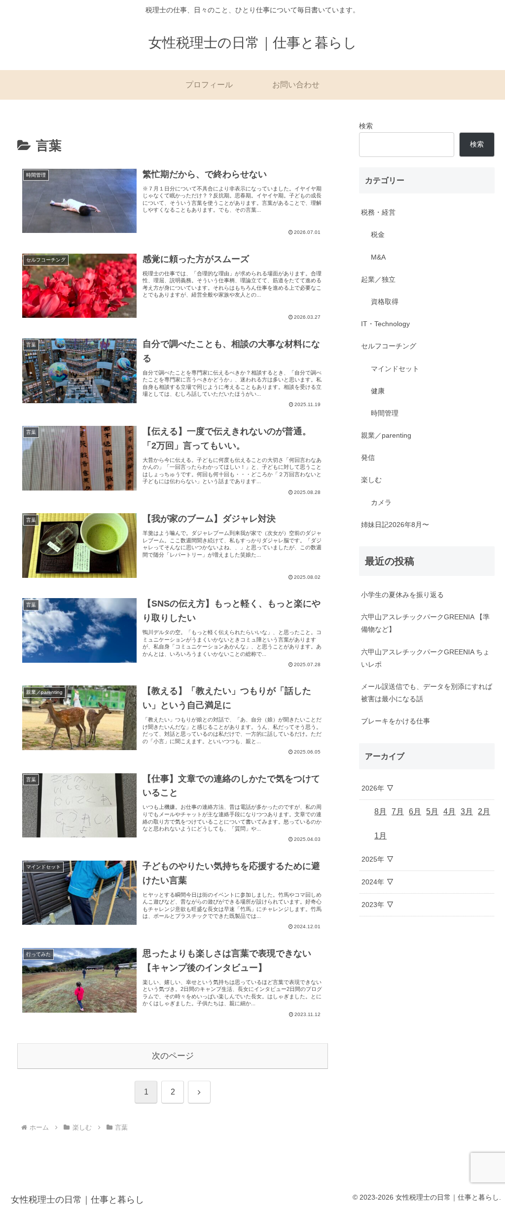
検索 (366, 126)
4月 (449, 811)
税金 (378, 234)
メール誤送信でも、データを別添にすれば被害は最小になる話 (426, 692)
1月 (380, 836)
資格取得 (384, 301)
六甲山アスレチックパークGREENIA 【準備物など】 (425, 623)
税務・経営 (378, 212)
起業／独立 (378, 279)
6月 (415, 811)
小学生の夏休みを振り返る (402, 595)
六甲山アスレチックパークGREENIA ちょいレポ (425, 658)
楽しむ (371, 480)
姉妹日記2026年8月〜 (395, 525)
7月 (398, 811)
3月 (467, 811)
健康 (378, 391)
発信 (368, 457)
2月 (484, 811)
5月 (432, 811)
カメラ (381, 502)
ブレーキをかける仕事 (395, 721)
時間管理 (384, 413)
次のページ (173, 1055)
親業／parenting (386, 435)
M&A (378, 257)
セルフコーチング (388, 346)
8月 (380, 811)
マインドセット (395, 369)
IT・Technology (385, 324)
